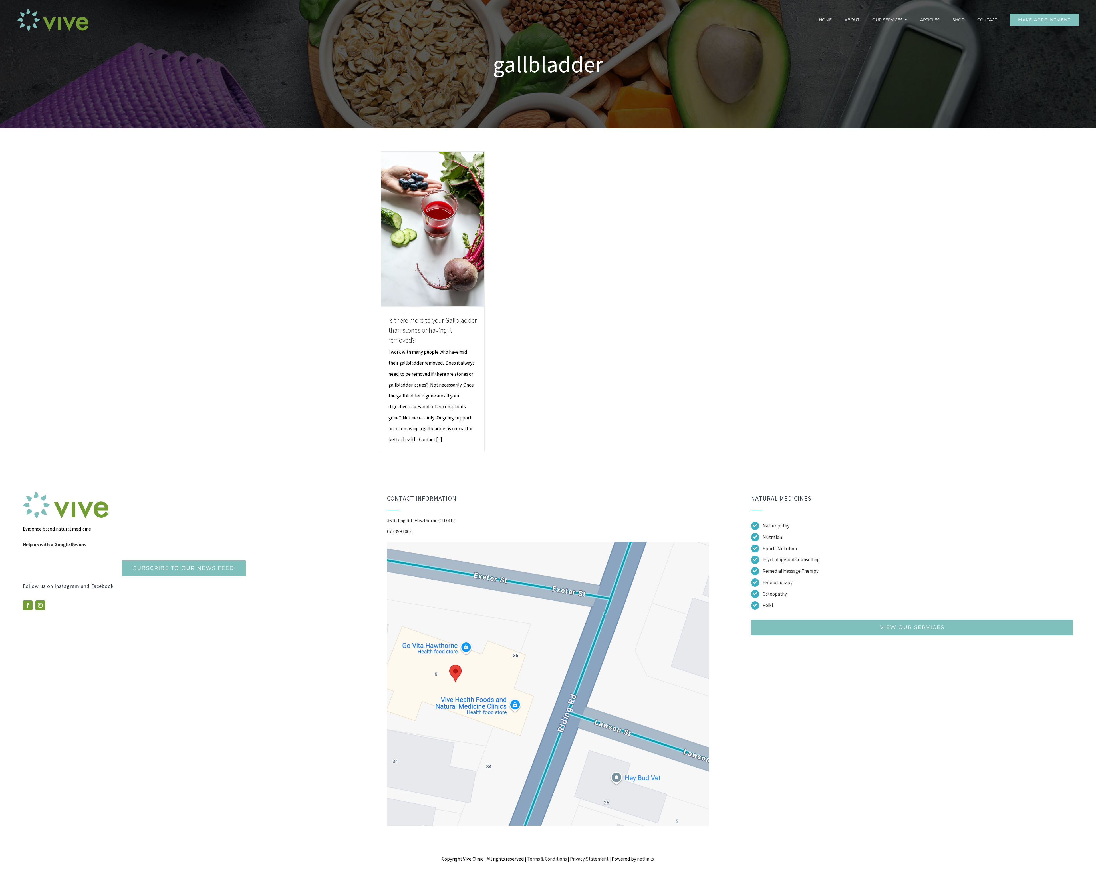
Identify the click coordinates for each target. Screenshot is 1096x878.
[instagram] (40, 605)
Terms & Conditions (547, 859)
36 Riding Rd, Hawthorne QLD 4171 (422, 520)
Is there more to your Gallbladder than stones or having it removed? (432, 330)
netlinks (645, 859)
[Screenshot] (548, 544)
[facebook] (28, 605)
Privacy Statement (589, 859)
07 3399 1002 (399, 531)
